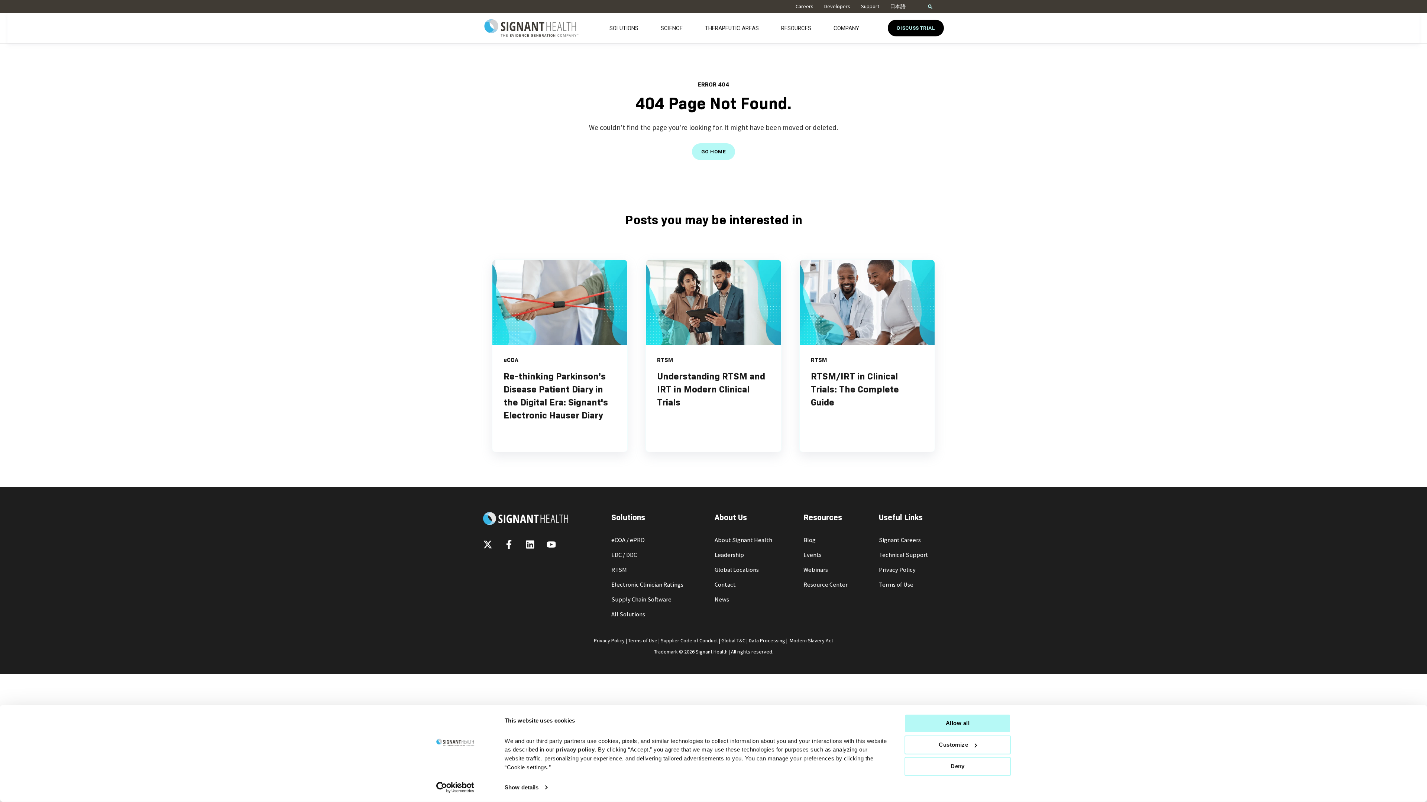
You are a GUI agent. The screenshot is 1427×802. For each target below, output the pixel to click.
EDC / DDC (624, 555)
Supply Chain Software (641, 599)
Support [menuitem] (870, 6)
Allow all (958, 723)
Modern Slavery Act (811, 640)
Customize (953, 744)
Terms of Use (896, 584)
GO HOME (713, 151)
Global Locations (737, 570)
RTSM (619, 570)
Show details (521, 787)
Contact (725, 584)
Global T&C (733, 640)
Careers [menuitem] (804, 6)
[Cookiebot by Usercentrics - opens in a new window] (455, 787)
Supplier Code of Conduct (689, 640)
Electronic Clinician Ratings (647, 584)
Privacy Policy (897, 570)
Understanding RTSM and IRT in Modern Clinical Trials (711, 389)
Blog (809, 540)
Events (812, 555)
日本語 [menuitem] (898, 6)
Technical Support (903, 555)
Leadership (729, 555)
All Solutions (628, 614)
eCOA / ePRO (628, 540)
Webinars (815, 570)
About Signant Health (743, 540)
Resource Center (825, 584)
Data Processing (767, 640)
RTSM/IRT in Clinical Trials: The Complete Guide (855, 389)
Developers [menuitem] (837, 6)
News (722, 599)
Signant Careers (900, 540)
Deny (958, 766)
